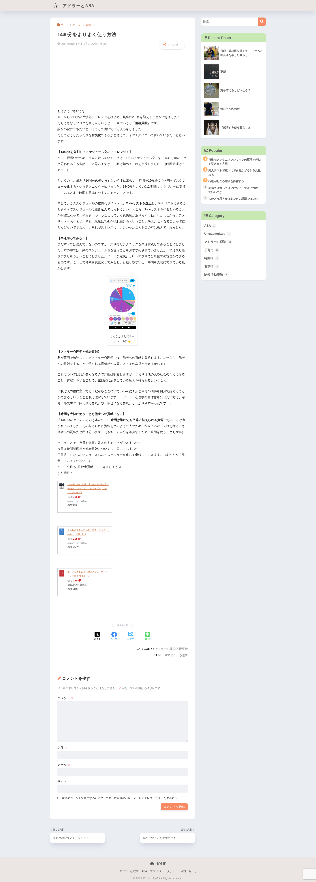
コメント (65, 698)
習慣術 (183, 649)
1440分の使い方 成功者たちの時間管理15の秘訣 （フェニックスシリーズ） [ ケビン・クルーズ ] (88, 488)
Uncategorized (216, 233)
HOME (160, 863)
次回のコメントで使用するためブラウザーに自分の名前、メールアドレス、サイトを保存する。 (121, 798)
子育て (211, 250)
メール (64, 764)
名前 (62, 748)
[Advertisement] (122, 78)
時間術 (211, 258)
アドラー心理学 (165, 649)
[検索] (262, 22)
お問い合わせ (188, 871)
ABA (210, 225)
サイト (62, 781)
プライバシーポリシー (163, 871)
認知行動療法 (215, 274)
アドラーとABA (77, 5)
